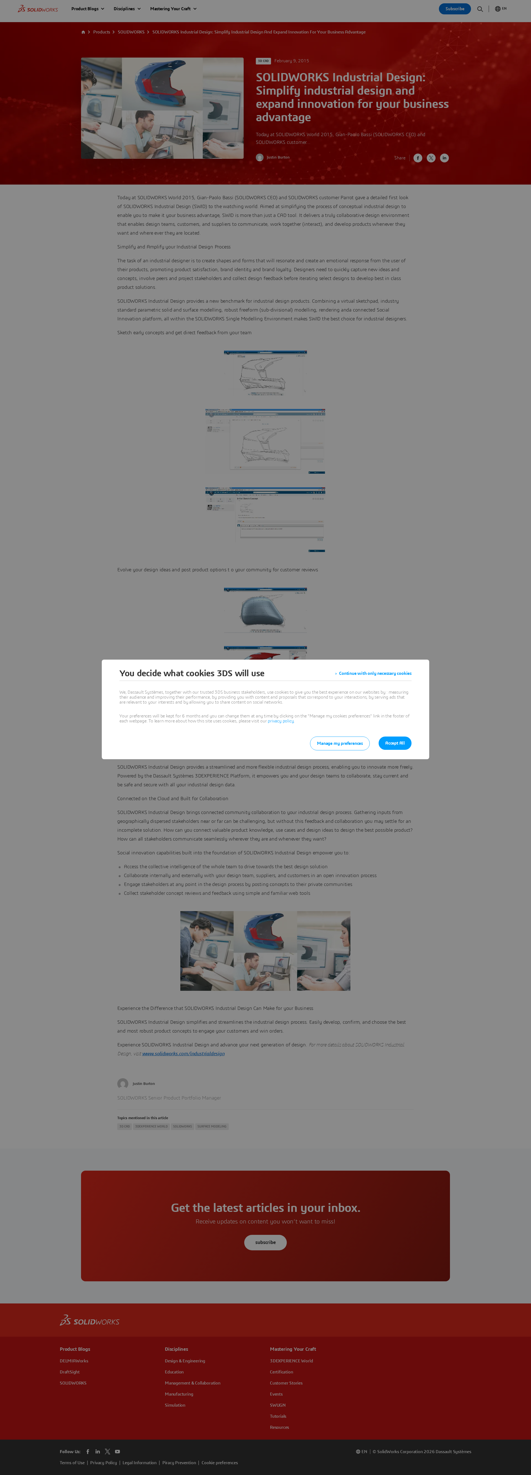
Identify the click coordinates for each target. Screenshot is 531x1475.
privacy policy (281, 721)
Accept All (395, 743)
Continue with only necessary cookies (375, 673)
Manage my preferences (340, 743)
